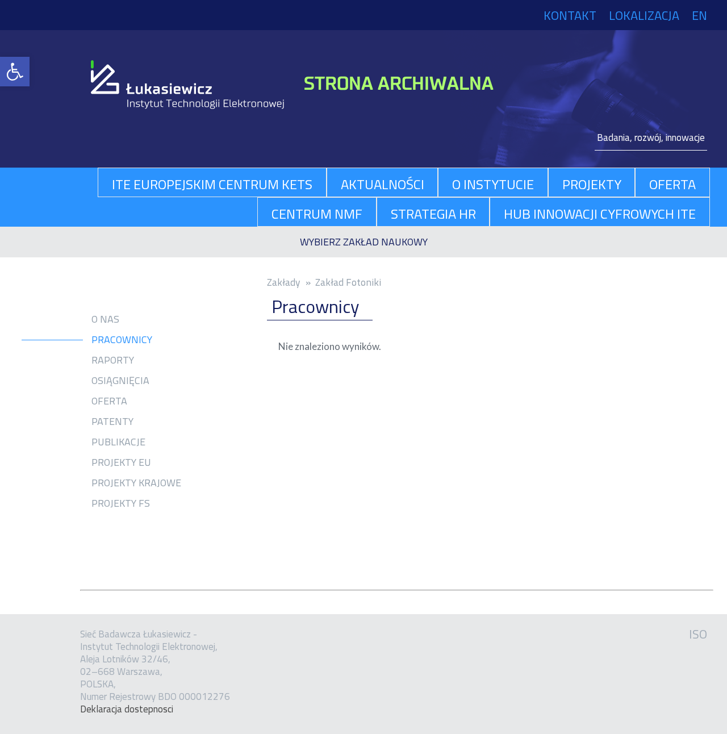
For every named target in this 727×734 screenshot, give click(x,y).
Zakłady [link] (283, 282)
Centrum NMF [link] (316, 213)
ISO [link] (698, 634)
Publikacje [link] (118, 442)
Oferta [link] (109, 401)
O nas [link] (105, 319)
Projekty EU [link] (121, 462)
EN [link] (699, 15)
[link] (15, 71)
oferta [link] (672, 184)
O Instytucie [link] (493, 184)
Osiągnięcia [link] (120, 381)
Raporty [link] (112, 360)
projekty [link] (591, 184)
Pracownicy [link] (121, 340)
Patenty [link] (112, 421)
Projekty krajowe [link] (136, 483)
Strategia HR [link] (433, 213)
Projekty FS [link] (120, 503)
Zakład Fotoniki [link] (348, 282)
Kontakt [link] (570, 15)
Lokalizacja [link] (644, 15)
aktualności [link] (382, 184)
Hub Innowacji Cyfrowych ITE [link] (600, 213)
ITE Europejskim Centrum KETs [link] (212, 184)
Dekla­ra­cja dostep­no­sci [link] (126, 709)
